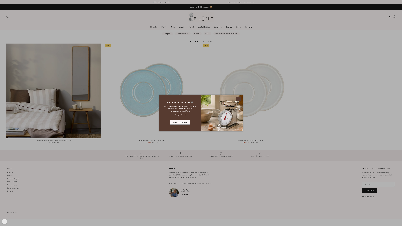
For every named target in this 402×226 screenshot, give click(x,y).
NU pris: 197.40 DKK (180, 122)
